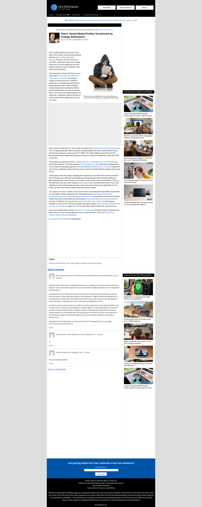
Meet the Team (102, 481)
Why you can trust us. (106, 30)
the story (84, 210)
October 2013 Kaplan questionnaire (106, 148)
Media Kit (82, 483)
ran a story (89, 164)
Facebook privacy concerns (100, 167)
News (68, 263)
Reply (51, 328)
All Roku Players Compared (83, 20)
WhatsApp (80, 167)
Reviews (106, 8)
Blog (77, 263)
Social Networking (95, 263)
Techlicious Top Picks (91, 15)
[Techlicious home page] (64, 10)
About (93, 481)
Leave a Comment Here (57, 369)
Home (51, 15)
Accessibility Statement (101, 485)
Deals (144, 8)
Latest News (76, 15)
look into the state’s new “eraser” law (91, 201)
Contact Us (113, 481)
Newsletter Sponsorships (96, 483)
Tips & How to (126, 8)
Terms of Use (92, 488)
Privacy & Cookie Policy (106, 488)
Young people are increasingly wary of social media (95, 162)
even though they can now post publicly (101, 199)
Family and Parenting (57, 263)
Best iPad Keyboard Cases (103, 20)
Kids (72, 263)
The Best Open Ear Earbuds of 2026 (125, 20)
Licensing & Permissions (115, 483)
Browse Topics (61, 15)
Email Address (101, 467)
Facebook (83, 263)
